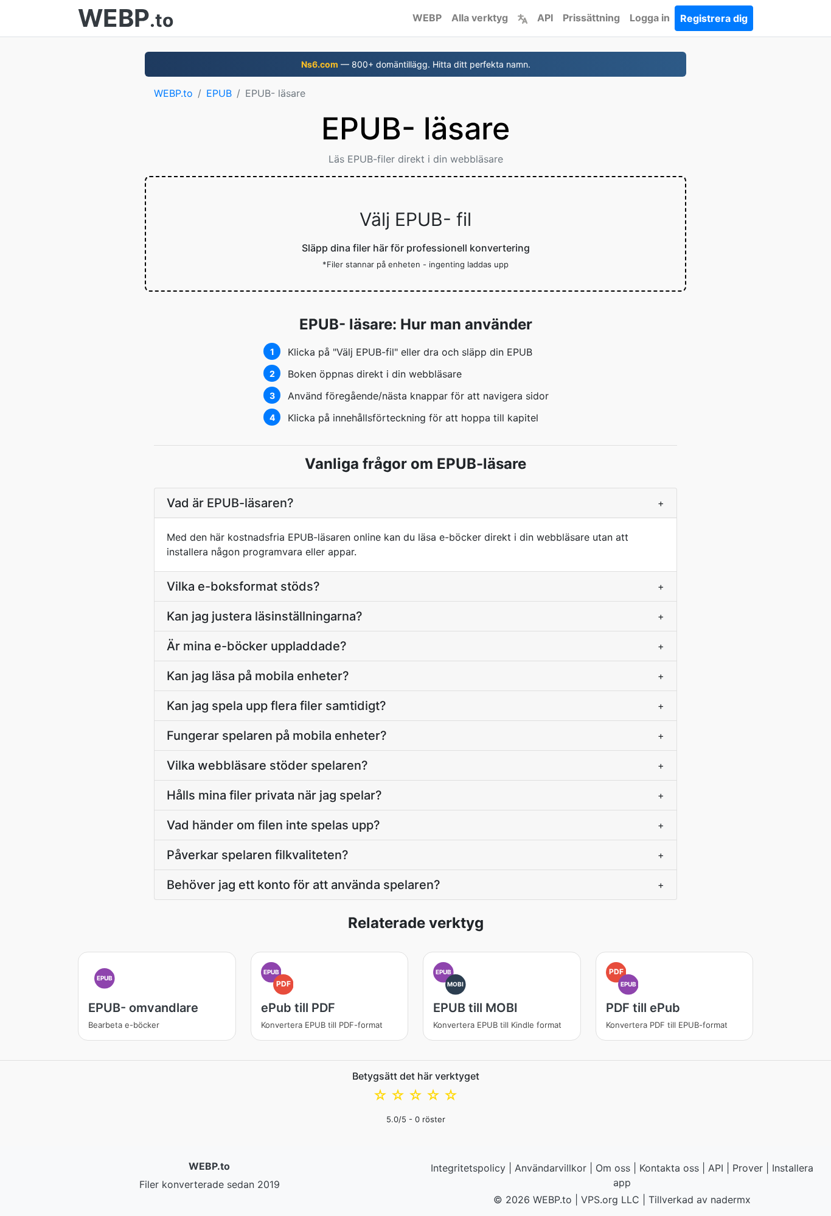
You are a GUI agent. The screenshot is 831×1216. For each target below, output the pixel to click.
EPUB (219, 93)
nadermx (731, 1199)
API (545, 18)
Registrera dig (714, 18)
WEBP (427, 18)
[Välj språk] (522, 17)
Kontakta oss (669, 1168)
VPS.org (599, 1199)
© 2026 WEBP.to (532, 1199)
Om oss (613, 1168)
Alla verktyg (479, 18)
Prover (747, 1168)
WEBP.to (173, 93)
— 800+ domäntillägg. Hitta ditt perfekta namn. (415, 64)
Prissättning (591, 18)
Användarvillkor (550, 1168)
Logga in (650, 18)
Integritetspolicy (468, 1168)
